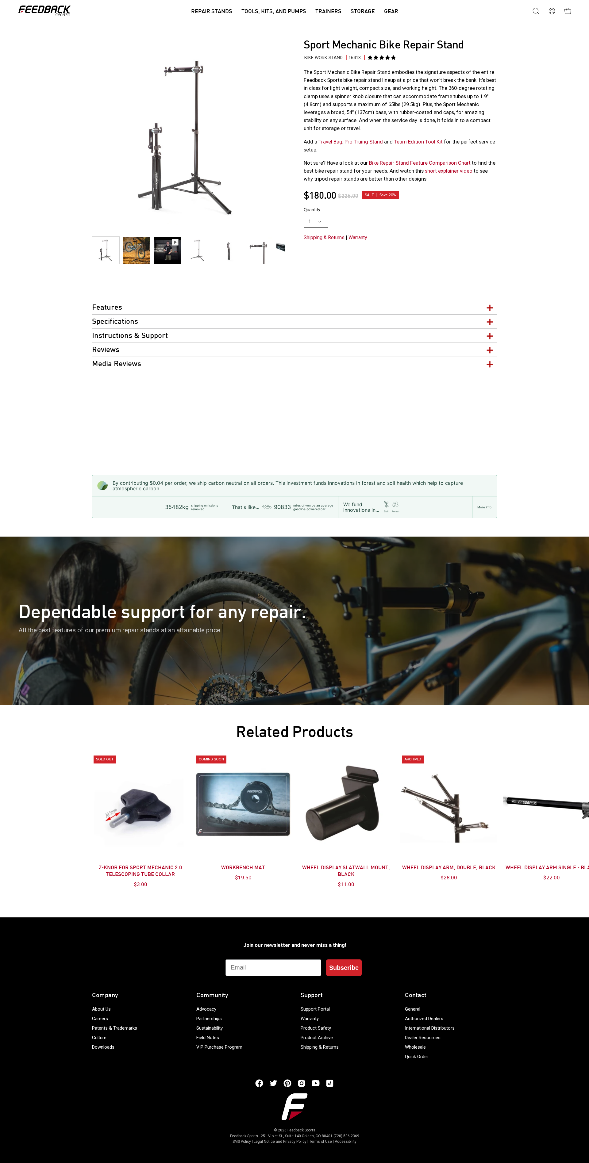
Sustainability (209, 1028)
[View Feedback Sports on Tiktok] (329, 1083)
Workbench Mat (243, 868)
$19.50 (243, 877)
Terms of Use (320, 1141)
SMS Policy (242, 1141)
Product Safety (316, 1028)
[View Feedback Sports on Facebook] (259, 1083)
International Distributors (430, 1028)
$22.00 (551, 877)
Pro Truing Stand (364, 142)
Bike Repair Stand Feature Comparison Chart (419, 163)
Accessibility (345, 1141)
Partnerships (209, 1018)
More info (484, 507)
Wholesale (415, 1047)
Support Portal (315, 1009)
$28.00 (449, 877)
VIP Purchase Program (219, 1047)
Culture (99, 1037)
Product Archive (317, 1037)
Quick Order (416, 1056)
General (412, 1009)
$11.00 (346, 884)
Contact (415, 995)
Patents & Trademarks (114, 1028)
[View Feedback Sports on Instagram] (301, 1083)
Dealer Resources (423, 1037)
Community (212, 995)
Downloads (103, 1047)
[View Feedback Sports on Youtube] (315, 1083)
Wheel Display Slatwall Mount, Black (346, 871)
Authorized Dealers (424, 1018)
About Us (101, 1009)
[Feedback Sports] (44, 11)
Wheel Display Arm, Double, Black (448, 868)
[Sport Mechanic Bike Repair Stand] (106, 250)
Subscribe (344, 967)
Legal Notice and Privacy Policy (280, 1141)
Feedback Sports (301, 1130)
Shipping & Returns (324, 237)
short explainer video (448, 171)
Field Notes (207, 1037)
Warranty (357, 237)
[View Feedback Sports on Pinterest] (287, 1083)
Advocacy (206, 1009)
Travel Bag (330, 142)
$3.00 (140, 884)
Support (312, 995)
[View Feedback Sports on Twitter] (273, 1083)
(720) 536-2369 (346, 1136)
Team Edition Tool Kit (418, 142)
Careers (100, 1018)
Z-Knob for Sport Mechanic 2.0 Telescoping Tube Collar (140, 871)
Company (105, 995)
